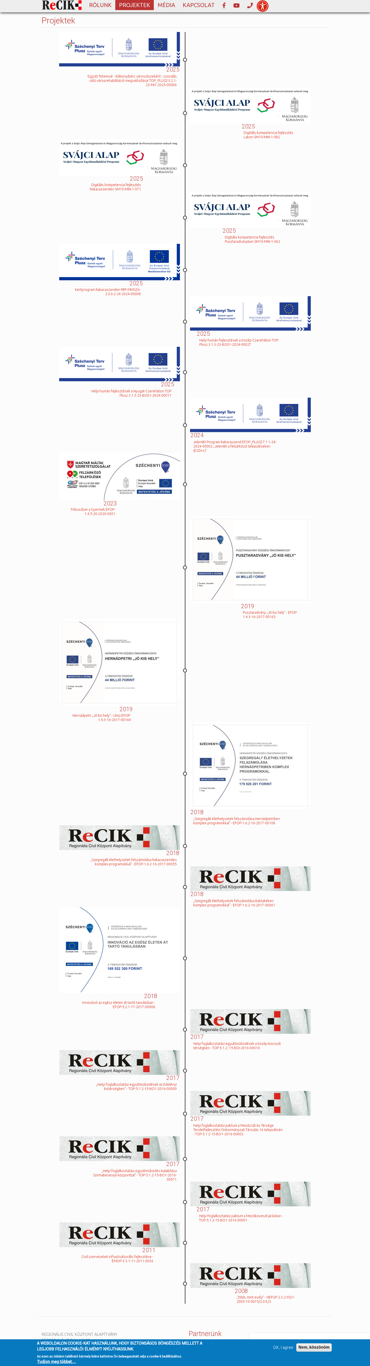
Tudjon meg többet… (56, 1361)
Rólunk (100, 5)
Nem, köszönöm (314, 1347)
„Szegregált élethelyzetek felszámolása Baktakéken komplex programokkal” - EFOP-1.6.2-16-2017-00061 (234, 903)
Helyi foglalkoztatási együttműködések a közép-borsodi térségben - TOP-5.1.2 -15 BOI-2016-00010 (237, 1046)
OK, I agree (283, 1347)
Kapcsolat (199, 5)
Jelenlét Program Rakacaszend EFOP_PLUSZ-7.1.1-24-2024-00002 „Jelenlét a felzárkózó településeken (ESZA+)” (234, 446)
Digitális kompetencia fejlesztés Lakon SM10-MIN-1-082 (268, 135)
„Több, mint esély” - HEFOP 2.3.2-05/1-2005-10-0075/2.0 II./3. (266, 1299)
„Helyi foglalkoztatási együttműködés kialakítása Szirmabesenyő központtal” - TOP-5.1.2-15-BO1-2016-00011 (135, 1175)
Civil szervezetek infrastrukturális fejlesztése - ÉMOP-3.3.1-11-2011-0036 (117, 1259)
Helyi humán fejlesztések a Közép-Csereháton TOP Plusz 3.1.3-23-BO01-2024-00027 (238, 342)
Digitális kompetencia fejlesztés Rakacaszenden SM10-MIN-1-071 (115, 187)
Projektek (134, 5)
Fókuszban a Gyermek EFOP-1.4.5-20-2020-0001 (93, 511)
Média (166, 5)
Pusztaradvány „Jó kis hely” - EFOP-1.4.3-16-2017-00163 (270, 614)
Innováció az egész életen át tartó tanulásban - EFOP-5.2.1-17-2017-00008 (118, 1005)
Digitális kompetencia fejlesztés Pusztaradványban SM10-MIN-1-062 (252, 239)
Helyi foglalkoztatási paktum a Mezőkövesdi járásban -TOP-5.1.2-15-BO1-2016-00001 (241, 1218)
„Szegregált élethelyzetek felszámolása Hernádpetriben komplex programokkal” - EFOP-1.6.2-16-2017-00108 (236, 821)
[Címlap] (63, 5)
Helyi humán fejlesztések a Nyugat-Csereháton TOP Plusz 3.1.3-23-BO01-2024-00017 (131, 393)
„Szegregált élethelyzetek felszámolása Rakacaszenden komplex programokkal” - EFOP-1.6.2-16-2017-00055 (133, 862)
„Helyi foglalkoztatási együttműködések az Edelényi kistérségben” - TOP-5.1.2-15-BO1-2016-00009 (136, 1086)
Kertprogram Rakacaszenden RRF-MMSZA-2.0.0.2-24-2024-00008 (108, 292)
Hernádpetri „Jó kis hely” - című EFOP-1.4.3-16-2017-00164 (101, 717)
